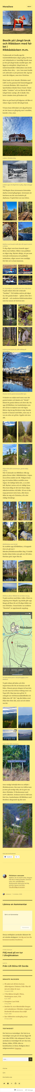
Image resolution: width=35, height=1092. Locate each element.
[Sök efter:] (16, 1059)
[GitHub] (15, 1083)
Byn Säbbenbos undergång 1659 (15, 1016)
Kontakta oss (7, 1077)
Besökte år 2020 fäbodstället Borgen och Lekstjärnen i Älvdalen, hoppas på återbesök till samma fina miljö (18, 1009)
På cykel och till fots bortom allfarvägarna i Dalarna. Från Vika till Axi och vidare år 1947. (17, 986)
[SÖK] (30, 1059)
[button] (10, 211)
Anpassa (18, 1048)
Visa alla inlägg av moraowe (17, 887)
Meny (29, 6)
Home (5, 1068)
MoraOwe (8, 6)
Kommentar (25, 927)
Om (4, 1073)
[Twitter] (4, 1083)
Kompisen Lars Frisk (11, 1001)
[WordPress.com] (19, 1083)
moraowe (8, 894)
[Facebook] (8, 1083)
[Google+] (11, 1083)
